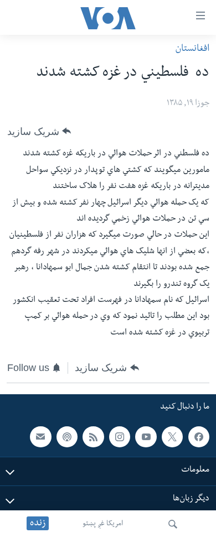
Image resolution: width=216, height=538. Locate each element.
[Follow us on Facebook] (198, 436)
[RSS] (93, 436)
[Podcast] (67, 436)
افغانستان (192, 49)
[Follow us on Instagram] (119, 436)
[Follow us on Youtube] (145, 436)
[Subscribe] (40, 436)
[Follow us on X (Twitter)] (172, 436)
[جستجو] (172, 524)
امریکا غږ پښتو (103, 524)
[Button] (39, 131)
